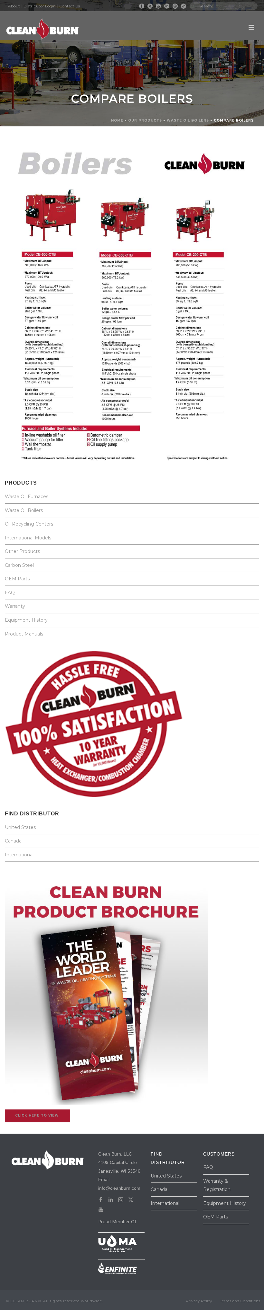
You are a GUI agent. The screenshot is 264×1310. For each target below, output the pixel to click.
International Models (28, 538)
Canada (13, 841)
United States (20, 827)
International (19, 855)
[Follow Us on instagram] (120, 1200)
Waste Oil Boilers (24, 510)
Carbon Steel (19, 565)
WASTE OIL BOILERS (188, 120)
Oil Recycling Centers (29, 524)
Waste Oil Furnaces (27, 496)
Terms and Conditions (240, 1300)
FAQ (10, 593)
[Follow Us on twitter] (130, 1200)
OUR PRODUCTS (145, 120)
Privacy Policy (199, 1300)
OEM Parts (17, 579)
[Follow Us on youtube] (100, 1210)
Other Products (22, 551)
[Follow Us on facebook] (100, 1200)
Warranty (15, 606)
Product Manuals (24, 634)
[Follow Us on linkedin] (110, 1200)
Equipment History (26, 620)
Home (117, 120)
